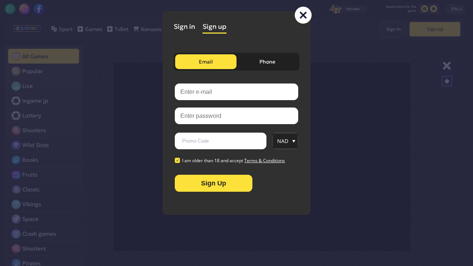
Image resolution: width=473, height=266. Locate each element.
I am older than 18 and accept (233, 161)
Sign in (184, 26)
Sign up (215, 26)
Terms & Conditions (264, 160)
